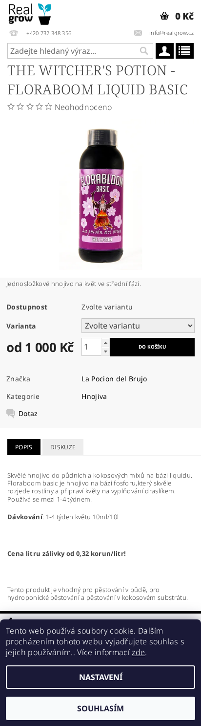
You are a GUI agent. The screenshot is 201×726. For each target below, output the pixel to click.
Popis (24, 447)
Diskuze (63, 447)
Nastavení (100, 677)
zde (138, 652)
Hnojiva (94, 396)
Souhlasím (100, 708)
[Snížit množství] (105, 351)
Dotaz (28, 413)
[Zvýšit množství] (105, 342)
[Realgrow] (30, 12)
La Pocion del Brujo (114, 378)
